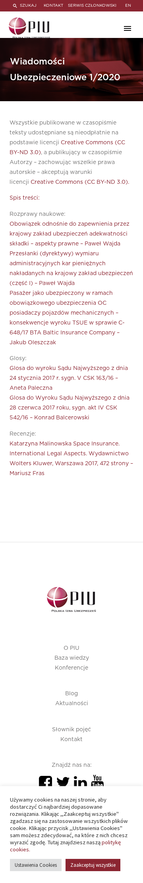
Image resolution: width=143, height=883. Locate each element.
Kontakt (71, 739)
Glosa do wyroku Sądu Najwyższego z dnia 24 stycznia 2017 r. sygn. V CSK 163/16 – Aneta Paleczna (69, 378)
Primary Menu (127, 28)
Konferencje (71, 668)
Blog (71, 693)
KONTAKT (53, 6)
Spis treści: (25, 198)
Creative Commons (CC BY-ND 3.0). (80, 182)
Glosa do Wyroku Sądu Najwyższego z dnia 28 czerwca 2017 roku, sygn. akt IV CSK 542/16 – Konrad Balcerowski (69, 408)
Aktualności (71, 703)
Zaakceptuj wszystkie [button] (93, 865)
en (128, 6)
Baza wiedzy (71, 658)
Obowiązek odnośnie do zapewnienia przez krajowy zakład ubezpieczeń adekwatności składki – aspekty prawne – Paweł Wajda (69, 234)
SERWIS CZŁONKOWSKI (92, 6)
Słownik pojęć (71, 729)
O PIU (71, 648)
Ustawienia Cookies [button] (36, 865)
